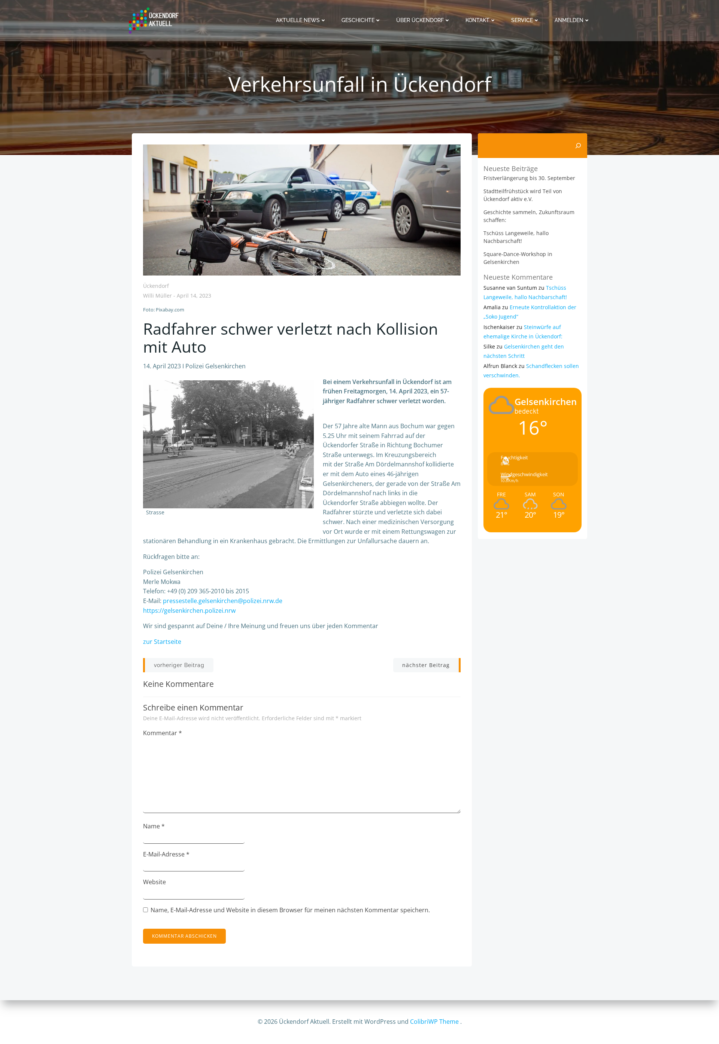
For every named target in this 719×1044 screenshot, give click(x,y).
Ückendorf (156, 285)
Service (522, 20)
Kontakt (477, 20)
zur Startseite (162, 641)
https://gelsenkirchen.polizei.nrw (189, 610)
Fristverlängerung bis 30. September (529, 178)
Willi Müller (157, 296)
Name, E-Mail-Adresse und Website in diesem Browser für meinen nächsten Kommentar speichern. (290, 910)
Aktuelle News (298, 20)
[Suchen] (578, 145)
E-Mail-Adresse (166, 854)
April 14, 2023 (194, 296)
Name (154, 826)
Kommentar (162, 733)
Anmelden (569, 20)
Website (154, 882)
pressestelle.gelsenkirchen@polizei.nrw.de (222, 601)
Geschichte (358, 20)
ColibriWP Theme (434, 1021)
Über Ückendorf (420, 20)
